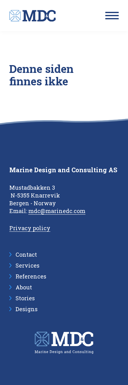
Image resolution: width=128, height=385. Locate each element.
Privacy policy (29, 228)
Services (27, 265)
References (31, 276)
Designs (27, 309)
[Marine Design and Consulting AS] (32, 15)
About (24, 287)
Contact (26, 254)
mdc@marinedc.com (56, 211)
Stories (25, 298)
